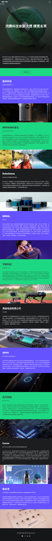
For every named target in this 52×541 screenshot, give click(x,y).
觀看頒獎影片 (26, 72)
